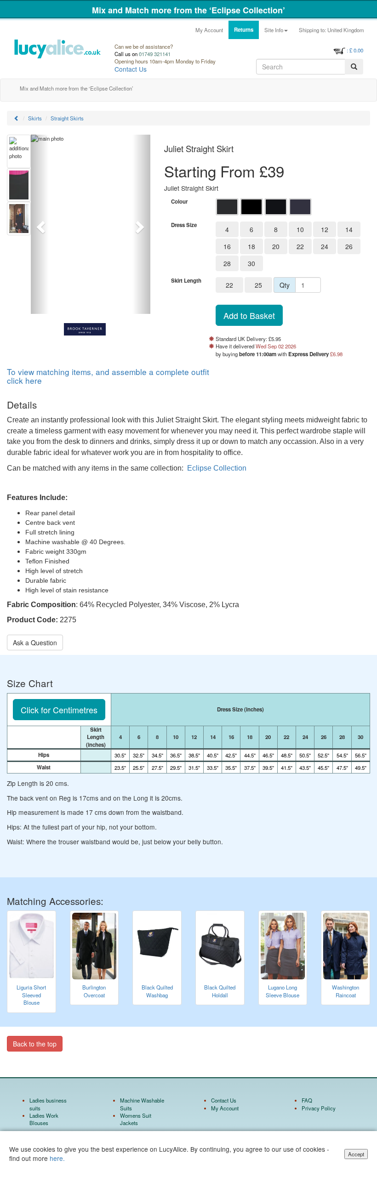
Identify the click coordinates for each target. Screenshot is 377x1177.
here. (57, 1158)
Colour (179, 201)
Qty (285, 285)
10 (300, 229)
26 (349, 246)
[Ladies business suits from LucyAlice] (57, 56)
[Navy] (275, 207)
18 (251, 246)
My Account (209, 30)
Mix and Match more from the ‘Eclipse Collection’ (188, 10)
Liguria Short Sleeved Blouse (31, 995)
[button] (40, 224)
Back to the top (35, 1043)
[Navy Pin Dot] (300, 207)
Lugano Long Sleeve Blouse (282, 991)
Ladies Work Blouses (43, 1119)
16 (227, 246)
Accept (356, 1154)
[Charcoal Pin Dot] (227, 207)
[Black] (251, 207)
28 (227, 263)
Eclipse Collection (216, 468)
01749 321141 (155, 53)
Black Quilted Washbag (157, 991)
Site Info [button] (273, 30)
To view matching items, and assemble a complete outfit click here (108, 376)
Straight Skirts (67, 118)
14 (349, 229)
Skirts (35, 118)
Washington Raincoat (345, 991)
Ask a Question (35, 642)
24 (324, 246)
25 (258, 285)
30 (251, 263)
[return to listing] (16, 118)
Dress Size (184, 225)
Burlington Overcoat (94, 991)
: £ (355, 50)
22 (300, 246)
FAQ (307, 1100)
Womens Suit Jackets (135, 1119)
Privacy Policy (319, 1108)
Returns (243, 30)
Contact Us (130, 69)
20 (276, 246)
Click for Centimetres (59, 710)
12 (324, 229)
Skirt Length (186, 280)
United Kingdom (331, 30)
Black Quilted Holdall (219, 991)
